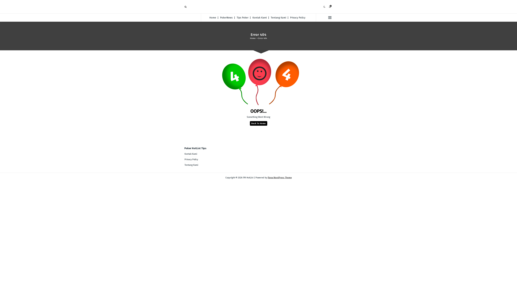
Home (212, 17)
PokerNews (226, 17)
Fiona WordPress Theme (280, 177)
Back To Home (258, 123)
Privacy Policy (297, 17)
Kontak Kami (259, 17)
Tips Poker (242, 17)
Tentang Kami (278, 17)
